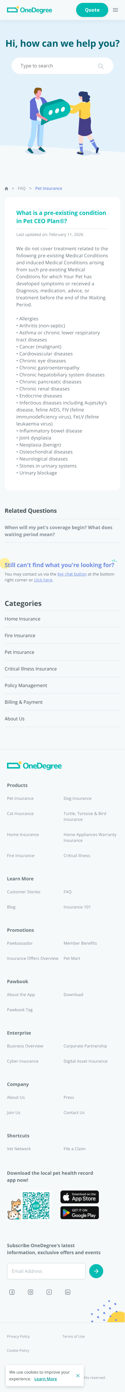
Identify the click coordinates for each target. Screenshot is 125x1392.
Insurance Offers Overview (32, 958)
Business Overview (25, 1046)
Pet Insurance (48, 188)
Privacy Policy (18, 1336)
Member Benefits (80, 943)
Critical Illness (77, 856)
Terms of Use (74, 1336)
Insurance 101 (77, 907)
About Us (16, 1097)
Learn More (45, 1379)
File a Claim (75, 1149)
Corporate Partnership (85, 1046)
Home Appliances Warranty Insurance (90, 837)
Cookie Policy (18, 1350)
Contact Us (74, 1112)
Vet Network (19, 1149)
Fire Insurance (21, 856)
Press (69, 1097)
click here (43, 580)
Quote (92, 10)
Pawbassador (20, 943)
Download (73, 994)
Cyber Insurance (22, 1061)
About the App (21, 994)
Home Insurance (23, 834)
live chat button (72, 574)
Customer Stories (23, 892)
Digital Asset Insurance (86, 1061)
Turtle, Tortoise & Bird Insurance (85, 816)
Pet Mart (72, 958)
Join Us (13, 1112)
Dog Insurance (78, 798)
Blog (11, 907)
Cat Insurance (20, 813)
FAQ (22, 188)
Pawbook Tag (20, 1010)
